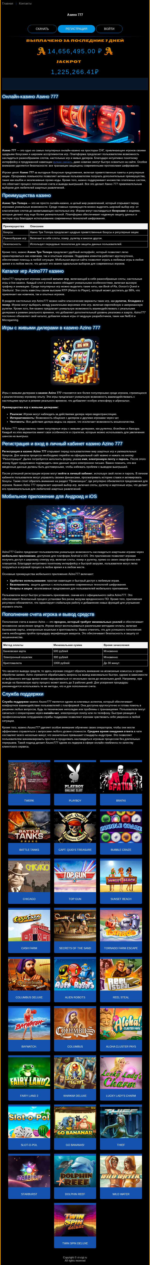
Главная (7, 3)
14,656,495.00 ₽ (75, 51)
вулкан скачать (62, 161)
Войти (109, 28)
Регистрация (76, 28)
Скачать (42, 28)
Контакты (25, 3)
